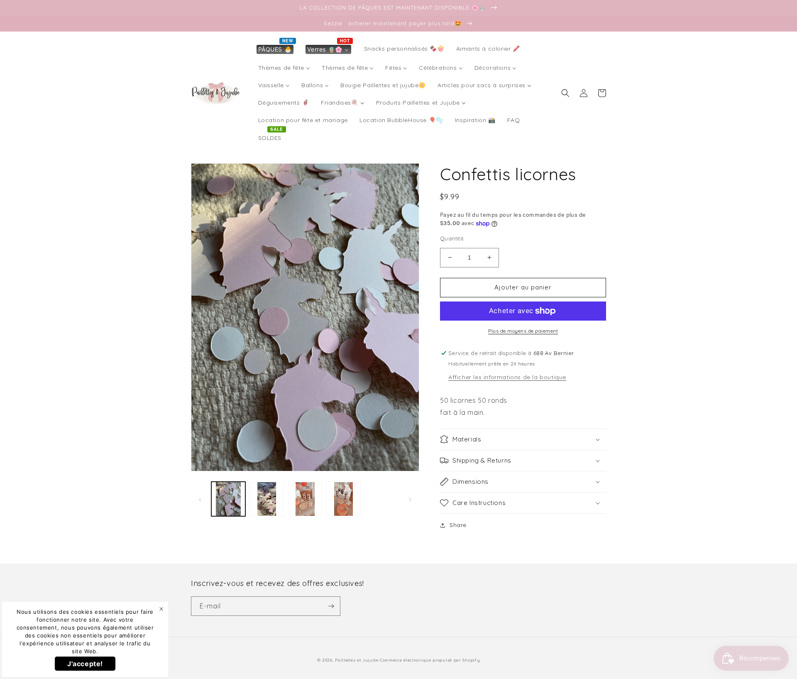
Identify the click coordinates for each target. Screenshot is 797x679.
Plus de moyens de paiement (523, 331)
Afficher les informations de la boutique (507, 377)
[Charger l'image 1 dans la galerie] (228, 499)
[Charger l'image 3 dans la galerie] (305, 499)
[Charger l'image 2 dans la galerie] (266, 499)
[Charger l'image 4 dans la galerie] (343, 499)
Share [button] (458, 525)
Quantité (452, 238)
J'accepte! (85, 663)
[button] (565, 93)
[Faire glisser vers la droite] (410, 499)
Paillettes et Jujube (357, 660)
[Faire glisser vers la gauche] (200, 499)
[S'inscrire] (331, 606)
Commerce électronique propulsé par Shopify (430, 660)
